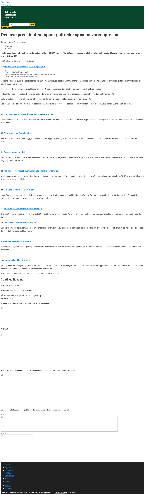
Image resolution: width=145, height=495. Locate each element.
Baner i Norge (10, 15)
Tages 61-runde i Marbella (15, 152)
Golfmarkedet (10, 12)
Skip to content (6, 2)
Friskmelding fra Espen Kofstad (17, 133)
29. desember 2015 (23, 42)
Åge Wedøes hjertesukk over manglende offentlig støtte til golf (31, 171)
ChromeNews (60, 493)
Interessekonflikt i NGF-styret (18, 260)
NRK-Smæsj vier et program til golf (19, 190)
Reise (7, 478)
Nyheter (8, 468)
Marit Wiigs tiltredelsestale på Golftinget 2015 (24, 66)
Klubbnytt (8, 473)
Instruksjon (9, 470)
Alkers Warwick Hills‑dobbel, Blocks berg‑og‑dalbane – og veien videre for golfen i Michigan (38, 370)
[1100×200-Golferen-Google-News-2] (59, 431)
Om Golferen (10, 17)
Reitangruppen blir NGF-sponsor (18, 241)
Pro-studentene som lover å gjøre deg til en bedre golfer (28, 114)
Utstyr (7, 481)
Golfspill (8, 465)
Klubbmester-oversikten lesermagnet (20, 222)
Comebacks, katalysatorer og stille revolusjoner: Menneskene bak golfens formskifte (35, 410)
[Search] (2, 22)
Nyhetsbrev (7, 27)
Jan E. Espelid (8, 42)
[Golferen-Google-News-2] (17, 460)
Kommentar (9, 476)
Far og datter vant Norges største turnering (23, 208)
